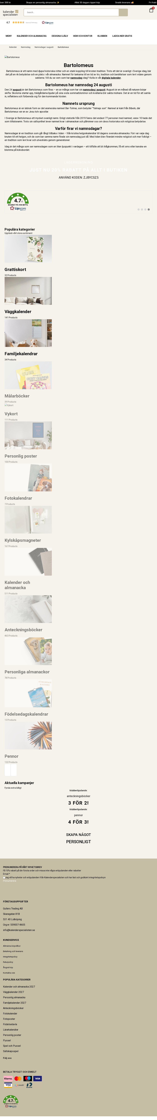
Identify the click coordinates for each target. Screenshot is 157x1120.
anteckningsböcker (78, 796)
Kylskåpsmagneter (23, 540)
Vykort (11, 413)
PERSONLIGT (78, 841)
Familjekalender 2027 (14, 1002)
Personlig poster (21, 456)
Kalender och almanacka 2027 (19, 986)
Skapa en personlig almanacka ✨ (39, 2)
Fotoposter (9, 1018)
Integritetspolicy (10, 957)
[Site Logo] (10, 13)
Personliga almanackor (27, 671)
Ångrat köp (8, 967)
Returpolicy (8, 962)
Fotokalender (10, 1013)
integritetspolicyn (97, 877)
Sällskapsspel (10, 1051)
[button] (30, 22)
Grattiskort (15, 269)
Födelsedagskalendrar (26, 714)
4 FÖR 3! (78, 822)
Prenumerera (9, 881)
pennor (78, 815)
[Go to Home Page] (4, 47)
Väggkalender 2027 (13, 992)
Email (6, 874)
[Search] (123, 12)
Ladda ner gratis (122, 36)
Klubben (102, 36)
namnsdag (76, 77)
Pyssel (7, 1040)
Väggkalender (18, 311)
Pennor (11, 756)
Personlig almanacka (14, 997)
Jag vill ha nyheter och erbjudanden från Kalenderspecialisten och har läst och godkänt (55, 877)
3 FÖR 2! (78, 803)
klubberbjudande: (78, 809)
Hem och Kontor (82, 36)
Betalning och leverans (13, 951)
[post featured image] (28, 248)
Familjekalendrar (21, 353)
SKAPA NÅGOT (78, 835)
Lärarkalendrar (10, 1029)
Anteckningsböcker (23, 629)
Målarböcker (17, 396)
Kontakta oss (9, 973)
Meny (9, 36)
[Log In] (143, 12)
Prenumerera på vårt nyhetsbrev (22, 867)
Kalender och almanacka (31, 36)
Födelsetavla (10, 1024)
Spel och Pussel (12, 1045)
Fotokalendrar (18, 498)
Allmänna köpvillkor (12, 946)
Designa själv (60, 36)
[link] (78, 202)
